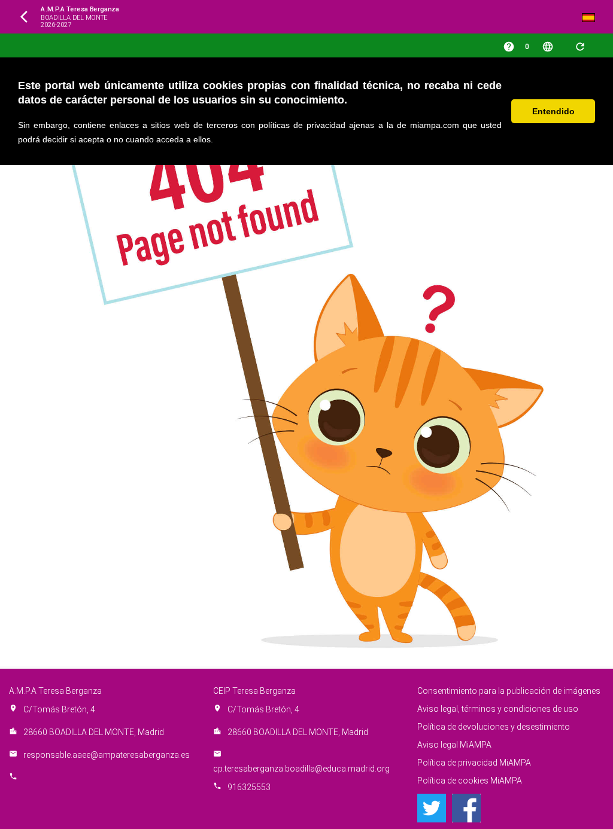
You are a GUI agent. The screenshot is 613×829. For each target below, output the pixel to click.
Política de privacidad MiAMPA (474, 762)
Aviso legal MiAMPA (454, 744)
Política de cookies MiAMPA (469, 780)
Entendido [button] (553, 111)
